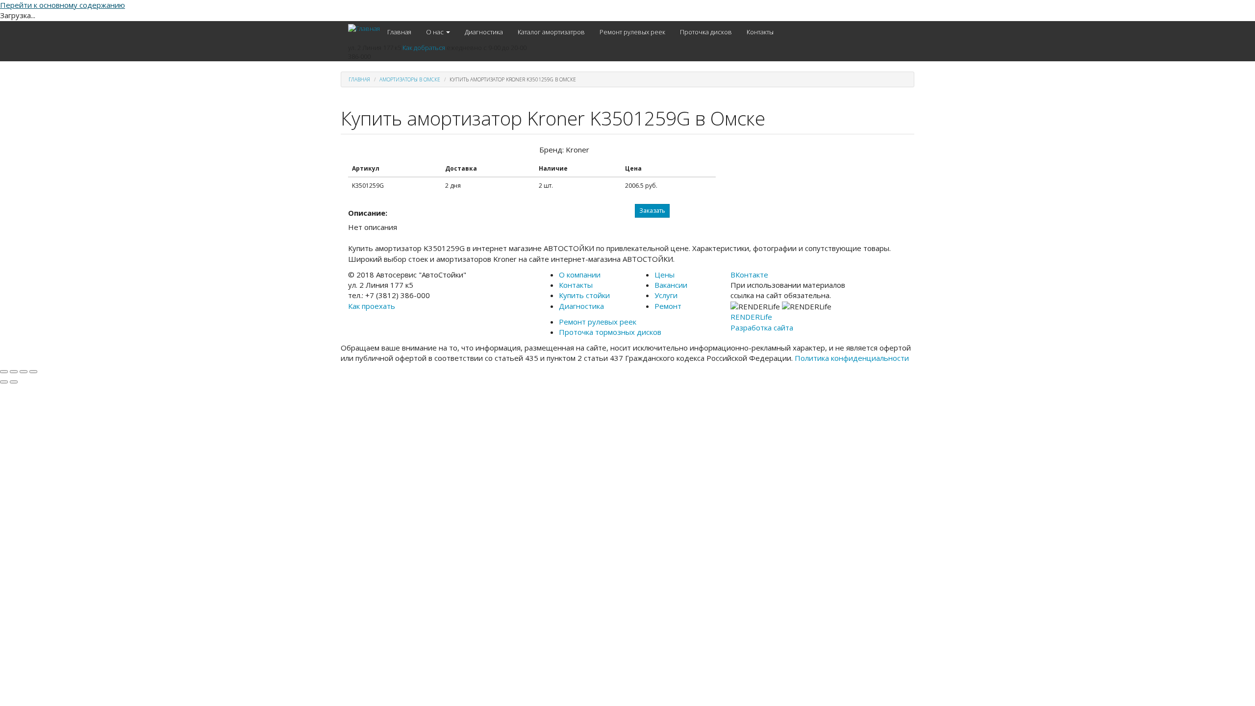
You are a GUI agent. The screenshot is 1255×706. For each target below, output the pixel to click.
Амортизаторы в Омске (409, 79)
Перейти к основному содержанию (62, 5)
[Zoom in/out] (33, 371)
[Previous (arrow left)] (4, 381)
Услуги (666, 295)
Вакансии (670, 285)
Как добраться (423, 47)
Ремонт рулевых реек (632, 31)
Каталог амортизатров (551, 31)
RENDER (751, 317)
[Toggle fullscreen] (23, 371)
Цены (664, 274)
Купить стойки (584, 295)
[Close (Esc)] (4, 371)
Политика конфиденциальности (852, 358)
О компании (580, 274)
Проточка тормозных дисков (610, 332)
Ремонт (667, 306)
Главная (399, 31)
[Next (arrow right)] (14, 381)
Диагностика (484, 31)
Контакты (760, 31)
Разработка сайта (761, 327)
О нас (435, 31)
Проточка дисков (706, 31)
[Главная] (364, 28)
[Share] (14, 371)
